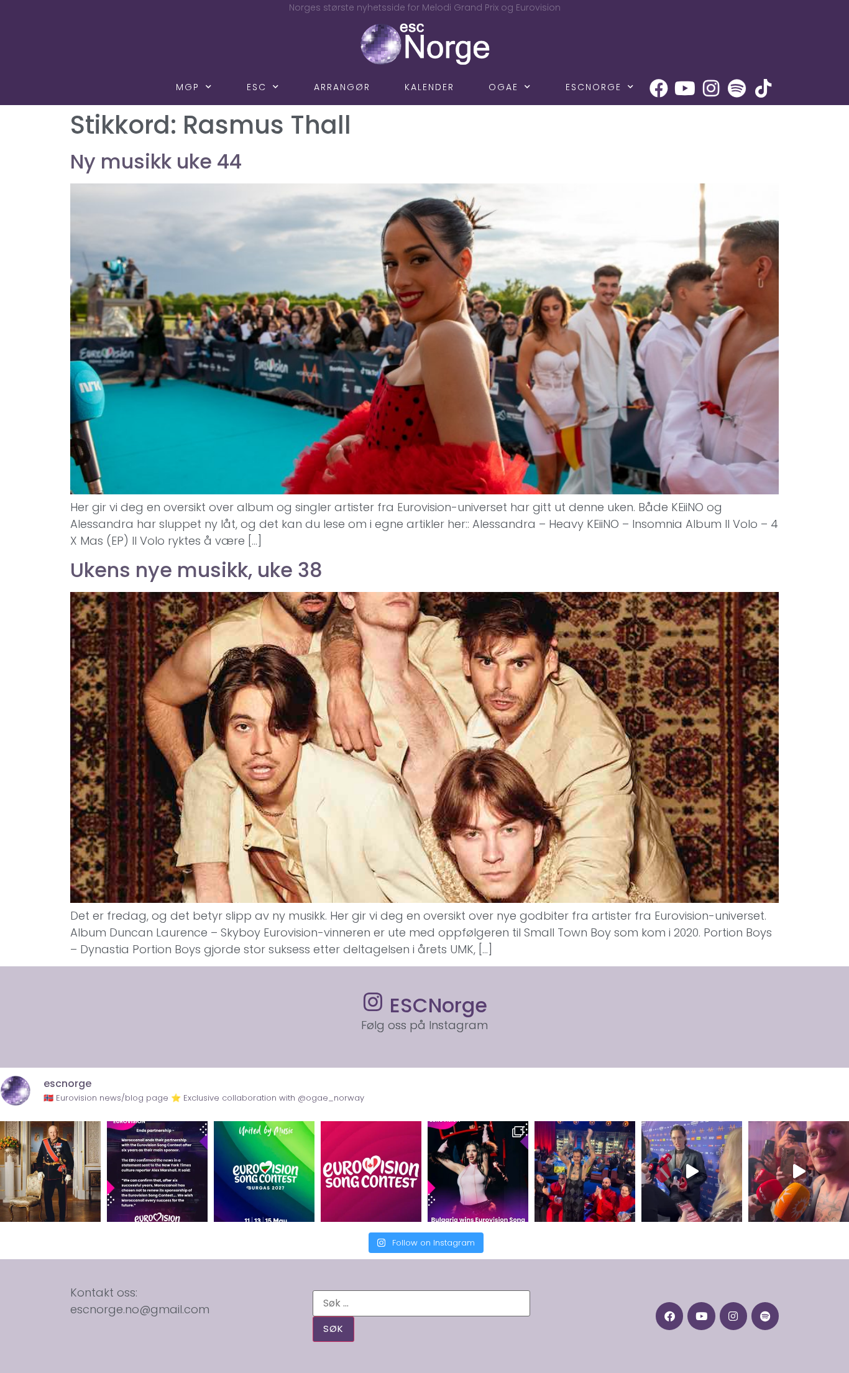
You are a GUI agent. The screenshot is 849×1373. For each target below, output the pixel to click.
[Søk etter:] (421, 1303)
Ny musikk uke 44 (156, 161)
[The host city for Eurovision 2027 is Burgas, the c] (264, 1171)
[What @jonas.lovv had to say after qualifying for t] (798, 1171)
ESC (257, 87)
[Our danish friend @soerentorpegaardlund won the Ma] (691, 1171)
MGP (188, 87)
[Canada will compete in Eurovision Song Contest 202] (371, 1171)
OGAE (503, 87)
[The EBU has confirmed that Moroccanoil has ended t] (157, 1171)
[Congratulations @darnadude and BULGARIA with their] (478, 1171)
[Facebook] (658, 88)
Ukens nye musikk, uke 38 (196, 570)
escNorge (594, 87)
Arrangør (342, 87)
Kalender (429, 87)
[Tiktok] (763, 88)
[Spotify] (737, 88)
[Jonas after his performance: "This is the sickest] (585, 1171)
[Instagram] (711, 88)
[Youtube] (685, 88)
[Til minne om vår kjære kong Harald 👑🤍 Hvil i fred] (50, 1171)
